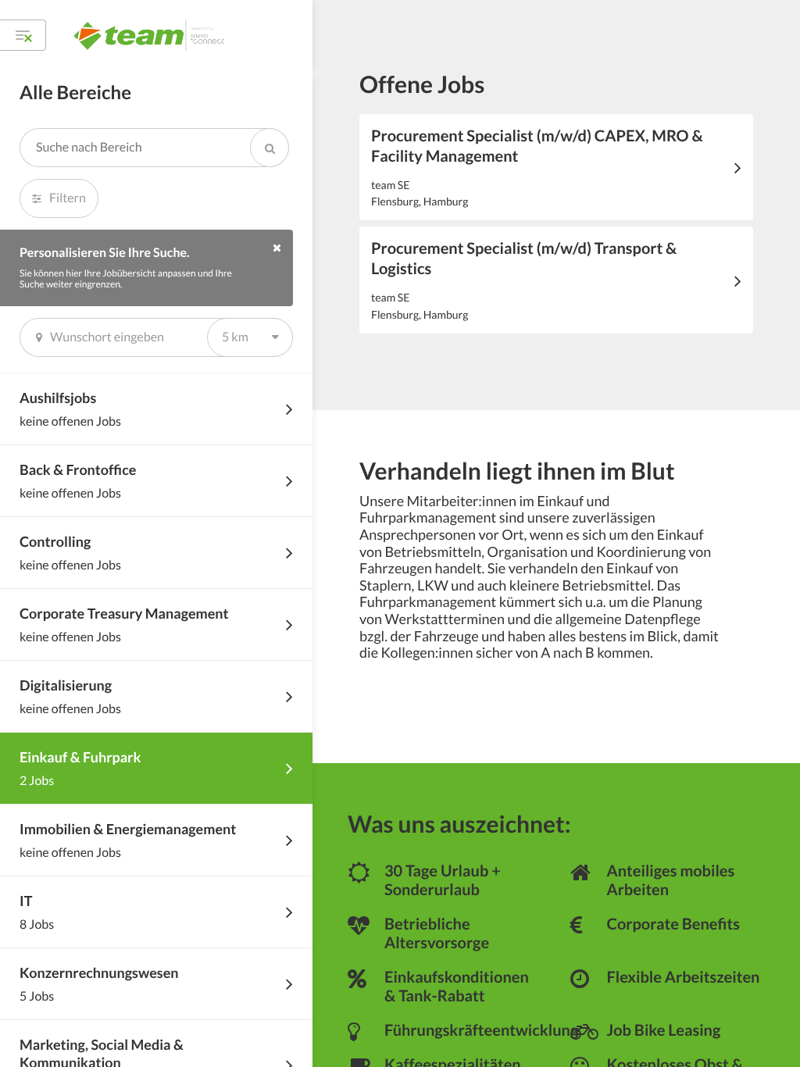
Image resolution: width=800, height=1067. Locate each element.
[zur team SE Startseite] (151, 35)
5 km (235, 337)
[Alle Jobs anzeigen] (23, 35)
